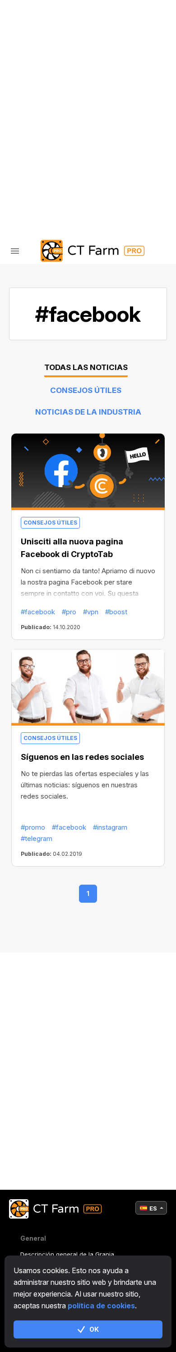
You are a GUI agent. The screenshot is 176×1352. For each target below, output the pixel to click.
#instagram (110, 827)
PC (34, 56)
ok (94, 1329)
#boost (116, 611)
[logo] (88, 250)
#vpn (90, 611)
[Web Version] (109, 180)
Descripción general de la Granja (67, 1254)
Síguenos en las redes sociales (82, 757)
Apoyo (40, 127)
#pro (69, 611)
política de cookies (101, 1305)
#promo (33, 827)
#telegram (36, 838)
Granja (43, 33)
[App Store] (68, 180)
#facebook (38, 611)
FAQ (35, 103)
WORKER (44, 80)
